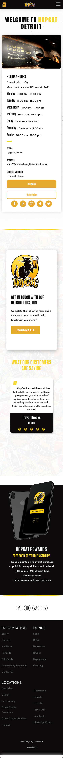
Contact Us (25, 330)
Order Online (32, 194)
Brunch (37, 653)
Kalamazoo (40, 690)
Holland (6, 725)
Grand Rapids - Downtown (9, 710)
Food (36, 634)
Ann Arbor (7, 688)
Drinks (36, 640)
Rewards (6, 653)
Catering (38, 665)
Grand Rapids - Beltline (14, 718)
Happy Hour (39, 659)
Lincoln (38, 697)
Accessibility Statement (14, 665)
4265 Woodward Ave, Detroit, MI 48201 (27, 164)
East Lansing (8, 701)
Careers (6, 640)
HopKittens (39, 646)
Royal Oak (39, 710)
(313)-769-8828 (14, 152)
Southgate (39, 716)
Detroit (5, 695)
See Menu (32, 184)
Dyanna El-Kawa (15, 176)
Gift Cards (7, 659)
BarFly (5, 634)
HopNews (7, 646)
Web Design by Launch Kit (31, 742)
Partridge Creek (43, 722)
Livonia (38, 703)
